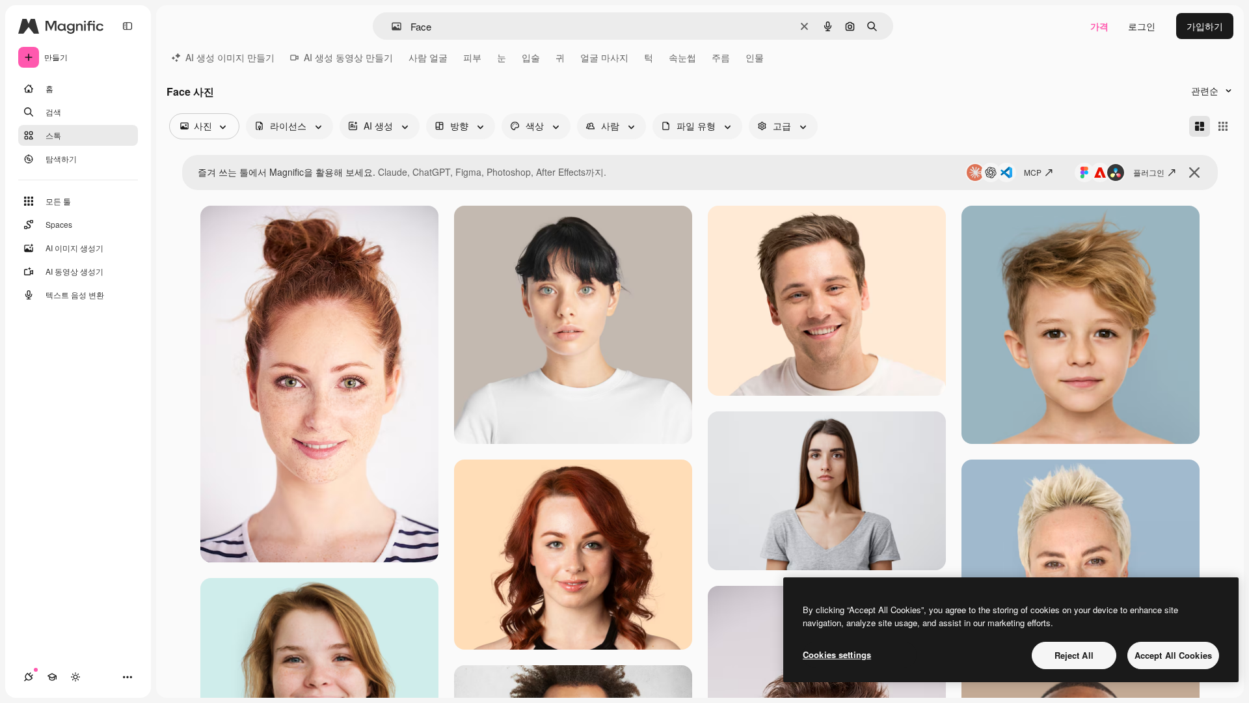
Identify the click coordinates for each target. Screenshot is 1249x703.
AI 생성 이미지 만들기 (230, 57)
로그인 (1141, 26)
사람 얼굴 (428, 57)
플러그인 (1148, 172)
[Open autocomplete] (391, 26)
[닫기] (1194, 172)
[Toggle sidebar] (127, 26)
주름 (721, 57)
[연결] (28, 677)
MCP (1032, 172)
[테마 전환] (75, 677)
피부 (472, 57)
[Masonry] (1199, 126)
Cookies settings (837, 654)
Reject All (1074, 655)
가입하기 (1205, 26)
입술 (531, 57)
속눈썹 (682, 57)
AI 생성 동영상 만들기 (348, 57)
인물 (754, 57)
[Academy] (52, 677)
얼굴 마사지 (604, 57)
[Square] (1223, 126)
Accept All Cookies (1173, 655)
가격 (1099, 26)
